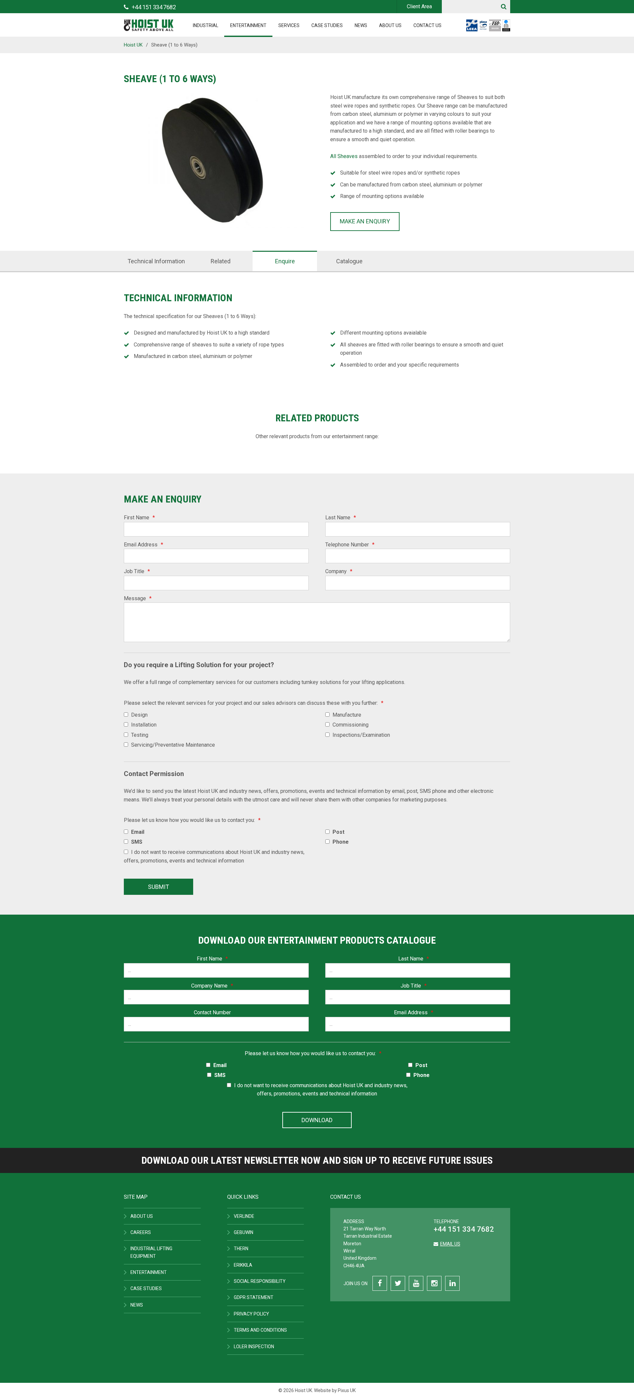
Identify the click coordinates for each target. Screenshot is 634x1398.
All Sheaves (344, 156)
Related (220, 261)
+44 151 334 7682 (464, 1229)
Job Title (137, 571)
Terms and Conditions (260, 1330)
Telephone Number (349, 544)
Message (138, 598)
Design (139, 715)
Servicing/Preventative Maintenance (173, 745)
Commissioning (351, 725)
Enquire (285, 261)
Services (288, 25)
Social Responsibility (260, 1281)
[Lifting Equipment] (148, 23)
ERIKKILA (243, 1265)
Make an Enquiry (365, 221)
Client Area (419, 6)
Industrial (205, 25)
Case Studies (327, 25)
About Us (390, 25)
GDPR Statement (253, 1297)
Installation (144, 725)
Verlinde (244, 1216)
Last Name (340, 517)
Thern (241, 1248)
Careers (140, 1232)
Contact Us (427, 25)
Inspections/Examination (361, 735)
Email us (450, 1244)
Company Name (212, 986)
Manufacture (347, 715)
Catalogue (349, 261)
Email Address (143, 544)
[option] (214, 161)
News (361, 25)
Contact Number (212, 1012)
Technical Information (156, 261)
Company (338, 571)
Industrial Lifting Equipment (151, 1252)
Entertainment (248, 25)
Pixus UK (347, 1390)
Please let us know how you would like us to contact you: (192, 820)
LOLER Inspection (254, 1346)
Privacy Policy (251, 1314)
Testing (139, 735)
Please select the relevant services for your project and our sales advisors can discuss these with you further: (253, 703)
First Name (139, 517)
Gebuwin (243, 1232)
